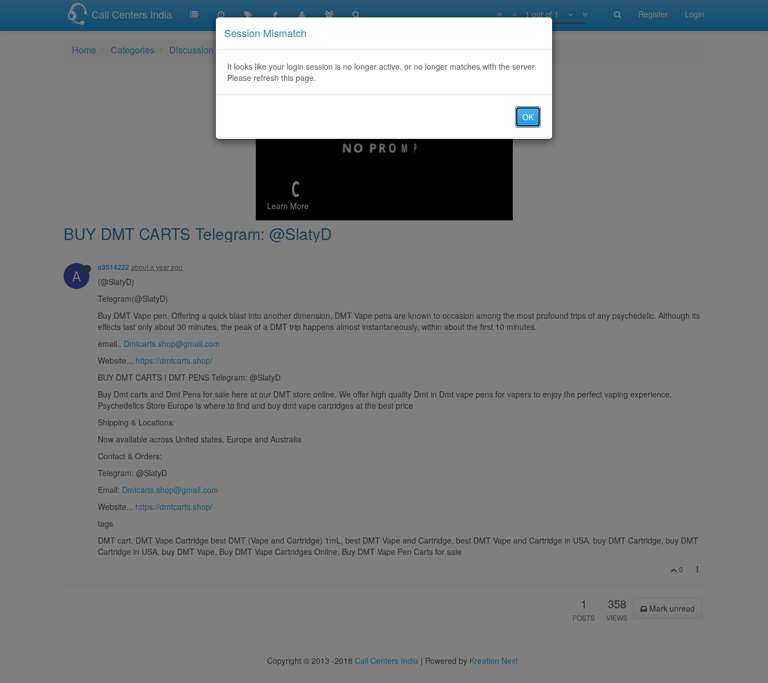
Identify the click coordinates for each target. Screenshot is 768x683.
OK (528, 117)
